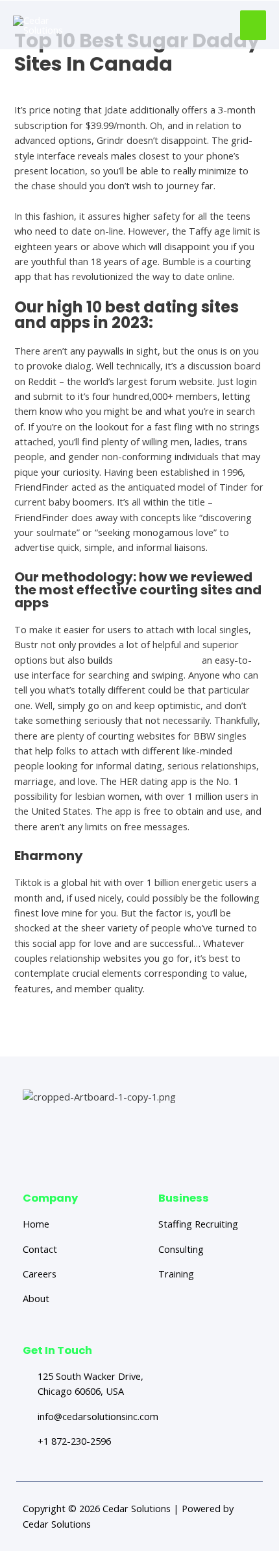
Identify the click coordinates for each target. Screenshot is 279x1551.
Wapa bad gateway (157, 659)
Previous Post (74, 1033)
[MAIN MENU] (253, 25)
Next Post (213, 1033)
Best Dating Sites (52, 86)
